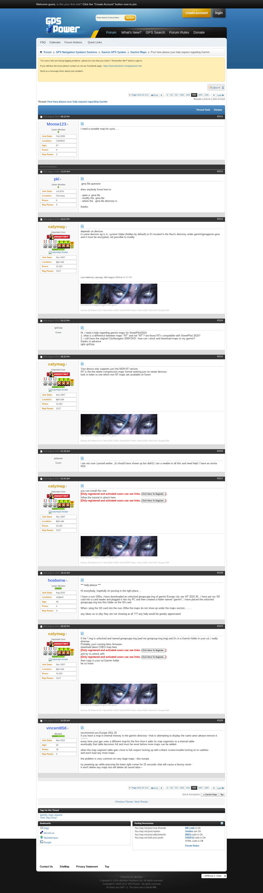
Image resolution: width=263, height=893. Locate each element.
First (155, 95)
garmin (43, 815)
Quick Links (95, 42)
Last (219, 95)
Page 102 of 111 (140, 95)
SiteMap (64, 866)
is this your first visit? (69, 4)
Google (47, 842)
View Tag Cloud (48, 817)
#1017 (220, 478)
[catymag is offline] (58, 252)
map (51, 815)
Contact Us (46, 866)
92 (176, 95)
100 (182, 95)
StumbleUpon (51, 838)
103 (200, 95)
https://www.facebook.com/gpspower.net (122, 66)
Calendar (55, 42)
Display (218, 110)
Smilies (189, 831)
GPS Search (155, 32)
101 (188, 95)
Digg (46, 828)
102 (194, 95)
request (58, 815)
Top (222, 795)
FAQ (43, 42)
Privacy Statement (87, 866)
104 (206, 95)
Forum (111, 32)
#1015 (220, 356)
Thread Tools (203, 110)
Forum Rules (179, 32)
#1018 (220, 573)
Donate (199, 32)
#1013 (220, 219)
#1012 (220, 171)
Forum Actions (73, 42)
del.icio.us (49, 833)
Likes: (216, 87)
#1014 (220, 320)
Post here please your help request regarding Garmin (77, 101)
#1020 (220, 720)
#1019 (220, 626)
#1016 (220, 451)
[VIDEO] (189, 837)
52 (171, 95)
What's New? (131, 32)
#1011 (220, 116)
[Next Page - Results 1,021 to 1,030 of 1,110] (213, 95)
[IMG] (188, 834)
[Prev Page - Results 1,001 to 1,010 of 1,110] (161, 95)
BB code (190, 828)
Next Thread (141, 801)
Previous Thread (124, 801)
